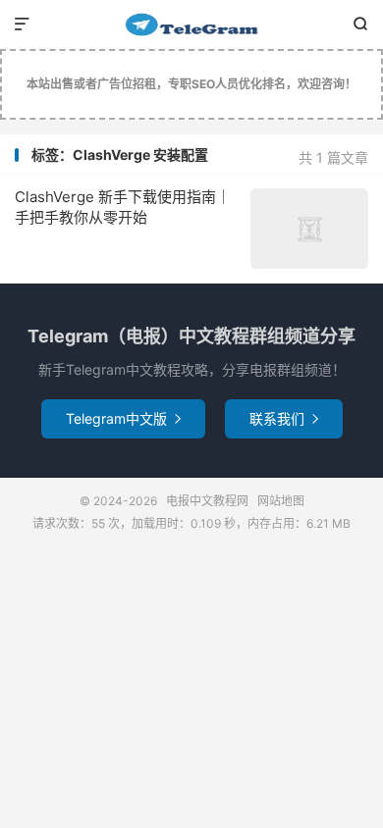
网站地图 (280, 500)
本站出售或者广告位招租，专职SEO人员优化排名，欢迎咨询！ (191, 84)
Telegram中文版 (123, 418)
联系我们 (283, 418)
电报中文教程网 (191, 24)
